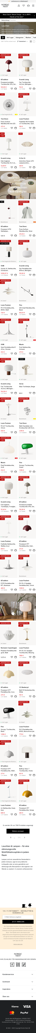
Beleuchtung (5, 20)
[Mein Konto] (18, 5)
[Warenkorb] (28, 5)
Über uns (5, 996)
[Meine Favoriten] (23, 5)
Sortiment (6, 982)
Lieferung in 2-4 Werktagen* (19, 1)
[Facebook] (12, 964)
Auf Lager (10, 37)
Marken (28, 37)
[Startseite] (5, 5)
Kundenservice (8, 974)
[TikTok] (24, 964)
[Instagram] (18, 964)
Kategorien (20, 37)
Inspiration (6, 989)
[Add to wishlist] (11, 88)
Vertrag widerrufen (18, 944)
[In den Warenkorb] (15, 88)
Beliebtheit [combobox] (22, 41)
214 (19, 838)
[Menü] (33, 5)
